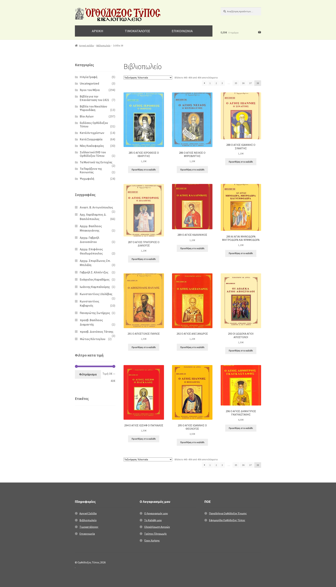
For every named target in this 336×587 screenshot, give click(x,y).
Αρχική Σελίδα (88, 513)
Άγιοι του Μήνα (90, 90)
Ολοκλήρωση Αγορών (157, 527)
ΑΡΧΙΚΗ (97, 31)
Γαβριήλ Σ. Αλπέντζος (94, 272)
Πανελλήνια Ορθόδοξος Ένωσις (228, 513)
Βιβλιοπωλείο (103, 45)
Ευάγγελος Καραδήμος (95, 279)
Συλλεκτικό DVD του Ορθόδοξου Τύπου (93, 154)
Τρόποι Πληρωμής (155, 533)
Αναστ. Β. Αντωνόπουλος (96, 207)
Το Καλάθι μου (153, 520)
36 (243, 83)
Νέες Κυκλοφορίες (92, 146)
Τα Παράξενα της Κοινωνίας (91, 170)
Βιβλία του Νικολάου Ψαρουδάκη (93, 108)
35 (236, 83)
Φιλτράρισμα (88, 374)
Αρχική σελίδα (86, 45)
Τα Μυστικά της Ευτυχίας (96, 162)
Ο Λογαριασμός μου (156, 513)
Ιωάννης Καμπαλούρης (95, 287)
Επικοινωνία (87, 533)
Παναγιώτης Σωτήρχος (95, 313)
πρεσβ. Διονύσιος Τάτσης (96, 332)
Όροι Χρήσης (152, 540)
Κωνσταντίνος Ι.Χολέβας (96, 294)
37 (250, 83)
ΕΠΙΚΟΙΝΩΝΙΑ (182, 31)
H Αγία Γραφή (88, 77)
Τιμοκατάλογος (88, 527)
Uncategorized (89, 83)
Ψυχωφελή (87, 179)
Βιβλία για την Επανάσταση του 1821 (94, 98)
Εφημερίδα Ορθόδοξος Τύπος (227, 520)
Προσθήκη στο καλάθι (144, 169)
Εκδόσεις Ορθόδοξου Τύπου (94, 124)
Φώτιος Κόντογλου (92, 339)
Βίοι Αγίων (87, 116)
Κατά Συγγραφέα (91, 139)
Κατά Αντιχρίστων (92, 133)
